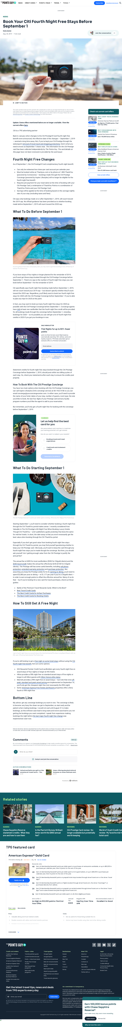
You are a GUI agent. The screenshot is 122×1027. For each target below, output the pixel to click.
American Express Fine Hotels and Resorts (38, 688)
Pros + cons (11, 908)
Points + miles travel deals (32, 959)
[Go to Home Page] (8, 3)
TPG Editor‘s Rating (14, 860)
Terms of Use (57, 356)
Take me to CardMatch (52, 456)
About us (83, 954)
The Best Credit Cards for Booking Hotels (33, 596)
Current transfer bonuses (32, 956)
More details (21, 908)
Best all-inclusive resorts (51, 962)
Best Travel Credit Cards (26, 591)
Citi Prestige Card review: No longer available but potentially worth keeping (81, 833)
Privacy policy (104, 958)
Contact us (84, 962)
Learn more (91, 1018)
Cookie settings (104, 963)
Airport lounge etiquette (50, 971)
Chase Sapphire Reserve (13, 958)
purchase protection (56, 569)
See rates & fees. (23, 886)
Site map (84, 964)
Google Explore (48, 956)
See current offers (103, 175)
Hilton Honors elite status (50, 677)
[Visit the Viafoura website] (73, 780)
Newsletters (84, 967)
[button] (40, 898)
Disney (64, 969)
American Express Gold (13, 963)
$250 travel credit (19, 564)
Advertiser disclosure (112, 3)
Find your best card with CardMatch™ (104, 181)
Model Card (103, 970)
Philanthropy (85, 956)
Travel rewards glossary (51, 978)
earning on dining (56, 572)
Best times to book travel (51, 959)
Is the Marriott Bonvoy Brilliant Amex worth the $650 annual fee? (49, 833)
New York (65, 959)
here (26, 125)
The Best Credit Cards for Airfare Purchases (34, 593)
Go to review (41, 860)
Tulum (64, 964)
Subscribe (99, 3)
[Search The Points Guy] (120, 3)
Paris (64, 962)
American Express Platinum (14, 961)
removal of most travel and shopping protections (41, 144)
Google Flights (48, 954)
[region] (45, 765)
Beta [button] (73, 740)
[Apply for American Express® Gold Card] (19, 869)
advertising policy (17, 114)
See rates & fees (91, 126)
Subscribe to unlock (57, 351)
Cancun (65, 967)
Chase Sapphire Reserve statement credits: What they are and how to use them (16, 833)
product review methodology (32, 114)
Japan (64, 956)
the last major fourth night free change (48, 716)
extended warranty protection (33, 569)
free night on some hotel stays (46, 661)
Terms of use (104, 961)
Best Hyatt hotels (48, 969)
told (18, 309)
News (5, 17)
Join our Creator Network (88, 969)
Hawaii (65, 954)
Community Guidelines (39, 743)
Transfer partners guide (32, 954)
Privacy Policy (55, 357)
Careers (83, 959)
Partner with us (85, 972)
